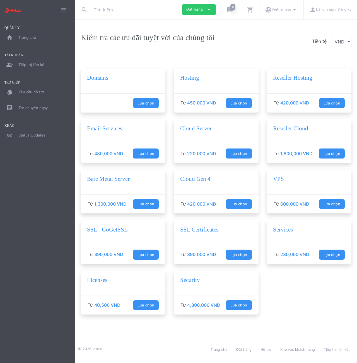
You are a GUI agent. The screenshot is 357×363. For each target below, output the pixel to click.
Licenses (97, 280)
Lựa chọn (146, 103)
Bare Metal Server (108, 179)
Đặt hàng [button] (199, 9)
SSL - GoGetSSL (107, 229)
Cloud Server (196, 128)
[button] (231, 9)
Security (190, 280)
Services (283, 229)
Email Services (104, 128)
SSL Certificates (199, 229)
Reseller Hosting (292, 78)
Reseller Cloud (290, 128)
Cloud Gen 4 (195, 179)
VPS (278, 179)
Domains (97, 78)
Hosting (189, 78)
